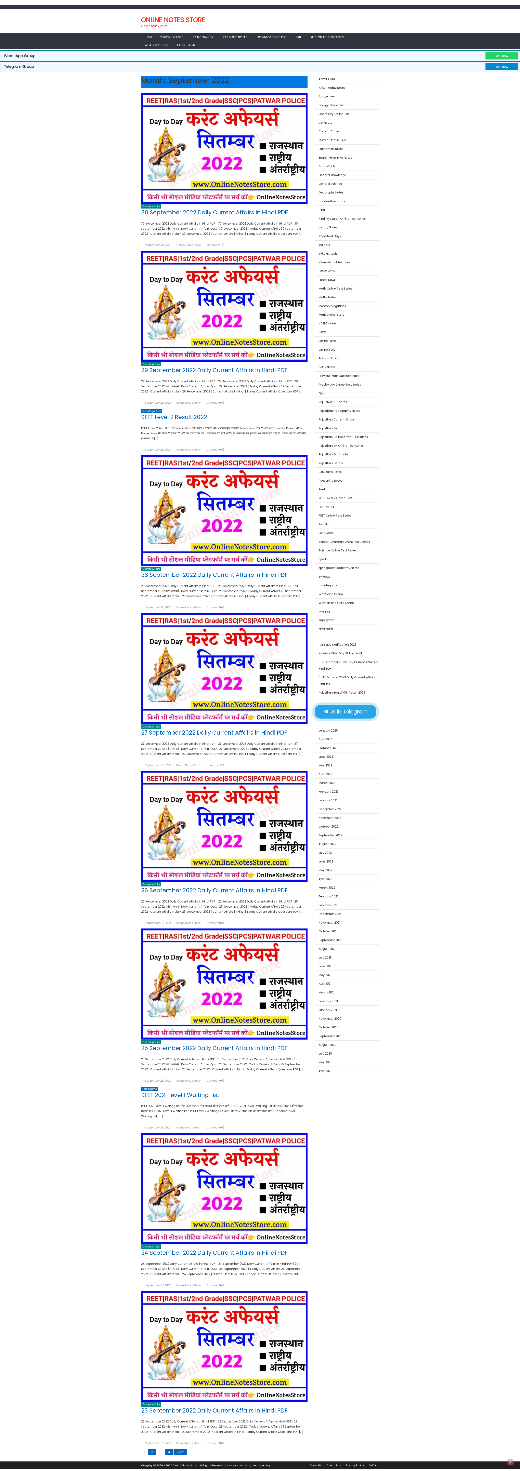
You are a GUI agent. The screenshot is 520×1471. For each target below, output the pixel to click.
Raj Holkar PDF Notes (333, 402)
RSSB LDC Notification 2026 (337, 645)
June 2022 (326, 861)
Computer (326, 123)
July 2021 (325, 957)
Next (181, 1452)
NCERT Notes (328, 323)
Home (149, 37)
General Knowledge (332, 175)
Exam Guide (327, 166)
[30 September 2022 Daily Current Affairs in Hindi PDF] (224, 148)
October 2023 (328, 748)
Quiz (322, 393)
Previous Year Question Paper (340, 376)
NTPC (322, 332)
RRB (298, 37)
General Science (330, 184)
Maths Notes (327, 297)
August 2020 (327, 1045)
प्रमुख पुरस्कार (326, 620)
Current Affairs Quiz (333, 140)
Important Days (330, 236)
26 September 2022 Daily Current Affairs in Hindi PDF (215, 890)
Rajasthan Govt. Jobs (333, 454)
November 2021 (329, 923)
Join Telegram (348, 711)
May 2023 (325, 765)
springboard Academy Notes (339, 568)
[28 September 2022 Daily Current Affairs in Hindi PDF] (224, 510)
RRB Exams (326, 533)
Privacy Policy (355, 1465)
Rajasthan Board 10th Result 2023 (342, 693)
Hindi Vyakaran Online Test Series (342, 219)
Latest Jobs (186, 45)
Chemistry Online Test (335, 114)
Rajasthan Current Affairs (336, 419)
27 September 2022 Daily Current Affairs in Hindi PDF (214, 733)
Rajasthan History (331, 463)
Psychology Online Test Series (340, 385)
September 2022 (330, 835)
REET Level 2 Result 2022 (174, 417)
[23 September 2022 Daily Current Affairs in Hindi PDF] (224, 1346)
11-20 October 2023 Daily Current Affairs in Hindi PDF (348, 665)
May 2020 (325, 1062)
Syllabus (324, 577)
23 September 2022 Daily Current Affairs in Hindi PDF (214, 1411)
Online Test (327, 350)
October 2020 (328, 1027)
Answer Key (327, 96)
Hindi (322, 210)
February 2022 (329, 896)
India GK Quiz (328, 254)
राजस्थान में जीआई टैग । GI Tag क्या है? (340, 653)
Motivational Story (331, 315)
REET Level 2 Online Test (335, 498)
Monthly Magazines (332, 306)
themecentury (261, 1465)
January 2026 (328, 730)
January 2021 (328, 1010)
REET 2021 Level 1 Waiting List (180, 1095)
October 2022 (328, 827)
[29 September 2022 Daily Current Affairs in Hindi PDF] (224, 306)
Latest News (149, 1089)
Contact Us (333, 1465)
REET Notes (326, 507)
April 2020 (325, 1071)
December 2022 (330, 809)
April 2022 (325, 879)
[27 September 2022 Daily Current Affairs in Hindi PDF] (224, 668)
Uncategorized (151, 411)
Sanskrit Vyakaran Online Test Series (344, 542)
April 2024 (326, 739)
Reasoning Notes (330, 481)
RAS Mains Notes (235, 37)
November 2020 (330, 1019)
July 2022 (325, 853)
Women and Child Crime (336, 603)
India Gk (324, 245)
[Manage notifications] (510, 1462)
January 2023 (328, 800)
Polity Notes (327, 367)
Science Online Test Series (337, 550)
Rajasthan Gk (203, 37)
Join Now (502, 56)
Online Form (327, 341)
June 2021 (325, 966)
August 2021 (327, 949)
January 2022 (328, 905)
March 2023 (327, 783)
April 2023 (325, 774)
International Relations (334, 262)
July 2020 (325, 1054)
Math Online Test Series (335, 288)
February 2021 (328, 1001)
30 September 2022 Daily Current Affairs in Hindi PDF (215, 212)
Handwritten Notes (332, 201)
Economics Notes (331, 149)
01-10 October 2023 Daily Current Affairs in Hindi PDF (348, 680)
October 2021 (328, 931)
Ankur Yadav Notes (332, 88)
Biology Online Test (332, 105)
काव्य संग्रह (324, 612)
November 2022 (330, 818)
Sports (323, 559)
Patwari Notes (328, 358)
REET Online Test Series (327, 37)
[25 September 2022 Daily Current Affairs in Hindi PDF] (224, 983)
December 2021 (330, 914)
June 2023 (326, 757)
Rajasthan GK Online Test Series (341, 446)
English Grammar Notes (335, 158)
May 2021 (325, 975)
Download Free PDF (271, 37)
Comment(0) (215, 245)
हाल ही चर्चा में (326, 629)
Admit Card (327, 79)
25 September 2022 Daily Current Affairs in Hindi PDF (215, 1048)
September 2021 (330, 940)
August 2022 (327, 844)
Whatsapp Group (157, 45)
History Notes (328, 227)
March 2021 (326, 992)
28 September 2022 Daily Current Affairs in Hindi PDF (215, 575)
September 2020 (330, 1036)
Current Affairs (171, 37)
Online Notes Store (173, 19)
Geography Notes (331, 192)
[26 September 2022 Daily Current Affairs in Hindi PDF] (224, 826)
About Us (315, 1465)
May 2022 (325, 870)
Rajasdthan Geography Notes (339, 411)
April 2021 (325, 984)
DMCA (373, 1465)
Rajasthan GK (328, 428)
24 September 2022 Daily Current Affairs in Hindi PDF (215, 1253)
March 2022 (327, 888)
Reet (322, 489)
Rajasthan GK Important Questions (343, 437)
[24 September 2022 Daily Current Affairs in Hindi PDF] (224, 1188)
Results (324, 524)
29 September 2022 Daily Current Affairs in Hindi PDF (215, 370)
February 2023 (329, 792)
